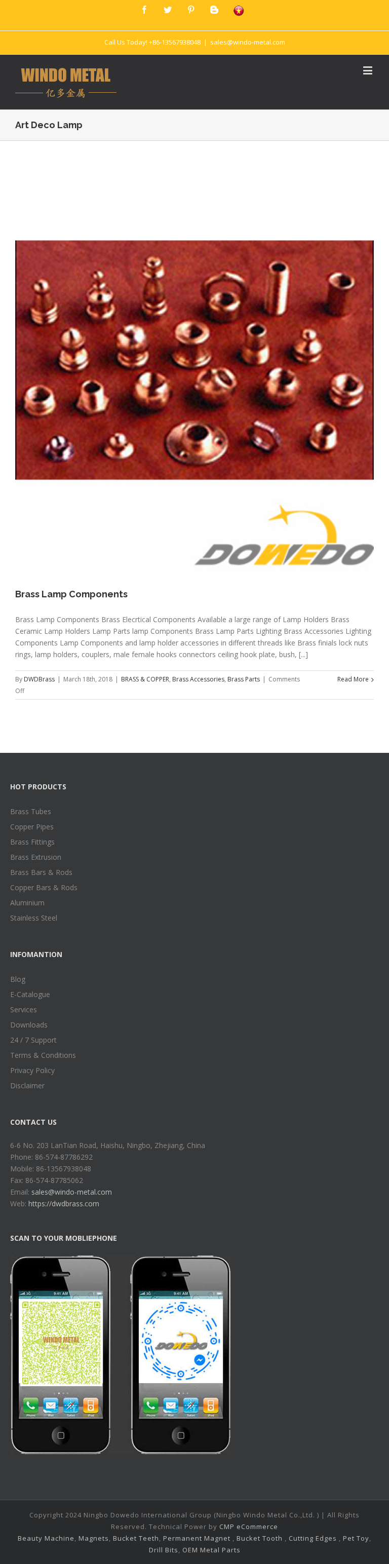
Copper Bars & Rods (43, 887)
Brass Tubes (30, 811)
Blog (17, 979)
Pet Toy (356, 1538)
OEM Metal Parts (211, 1549)
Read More (353, 679)
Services (23, 1009)
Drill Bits (163, 1549)
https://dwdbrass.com (63, 1203)
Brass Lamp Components (71, 594)
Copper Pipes (32, 826)
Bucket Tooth (260, 1538)
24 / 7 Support (33, 1040)
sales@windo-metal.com (247, 42)
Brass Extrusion (35, 857)
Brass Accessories (198, 679)
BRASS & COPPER (145, 679)
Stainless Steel (33, 918)
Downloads (29, 1024)
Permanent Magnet (196, 1538)
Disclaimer (27, 1085)
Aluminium (27, 902)
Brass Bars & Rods (41, 872)
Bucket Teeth (136, 1538)
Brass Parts (243, 679)
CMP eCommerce (248, 1526)
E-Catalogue (30, 994)
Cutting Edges (313, 1538)
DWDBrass (39, 679)
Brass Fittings (32, 842)
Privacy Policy (32, 1070)
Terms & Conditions (43, 1055)
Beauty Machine (46, 1538)
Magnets (94, 1538)
